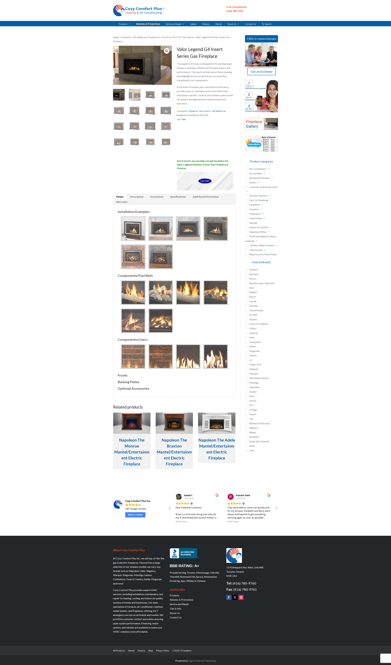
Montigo (254, 382)
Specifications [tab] (178, 196)
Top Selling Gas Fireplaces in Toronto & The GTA (157, 37)
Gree (251, 337)
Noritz (252, 400)
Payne (252, 414)
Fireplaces (126, 37)
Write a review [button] (135, 514)
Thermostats (256, 249)
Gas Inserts (188, 37)
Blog (150, 651)
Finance (206, 24)
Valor (183, 119)
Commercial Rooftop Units (263, 187)
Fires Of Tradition (258, 323)
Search (268, 24)
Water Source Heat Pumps (263, 254)
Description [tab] (137, 196)
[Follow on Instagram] (241, 597)
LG (250, 360)
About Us (231, 24)
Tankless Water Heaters (261, 245)
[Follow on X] (234, 597)
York (251, 450)
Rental (218, 24)
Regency (253, 427)
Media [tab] (119, 196)
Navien (253, 391)
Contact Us (250, 24)
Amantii (253, 269)
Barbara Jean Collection (261, 283)
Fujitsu (252, 328)
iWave (252, 346)
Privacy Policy (162, 651)
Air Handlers (256, 173)
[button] (166, 51)
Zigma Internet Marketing (202, 660)
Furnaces (254, 209)
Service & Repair (173, 24)
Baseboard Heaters (259, 177)
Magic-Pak (255, 364)
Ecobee (253, 314)
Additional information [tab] (206, 196)
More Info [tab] (122, 201)
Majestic (254, 369)
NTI (251, 405)
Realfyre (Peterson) (259, 423)
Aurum (252, 278)
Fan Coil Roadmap (258, 200)
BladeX (253, 292)
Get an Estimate (261, 71)
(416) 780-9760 (234, 10)
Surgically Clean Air (259, 441)
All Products (119, 651)
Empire (253, 319)
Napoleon (254, 387)
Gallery (193, 24)
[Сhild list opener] (269, 169)
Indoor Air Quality (258, 227)
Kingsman (254, 350)
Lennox (253, 355)
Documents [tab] (156, 196)
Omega (253, 409)
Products (123, 24)
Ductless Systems (258, 195)
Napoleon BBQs (258, 231)
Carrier (253, 301)
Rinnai (252, 432)
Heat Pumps (255, 218)
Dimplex (253, 305)
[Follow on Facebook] (228, 597)
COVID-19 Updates (182, 651)
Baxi (251, 287)
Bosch (252, 296)
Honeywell (255, 341)
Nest (251, 396)
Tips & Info (175, 608)
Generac (253, 332)
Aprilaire (253, 274)
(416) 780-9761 (245, 589)
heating (253, 222)
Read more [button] (181, 521)
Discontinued (256, 310)
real (251, 418)
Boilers (253, 182)
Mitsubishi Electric (259, 378)
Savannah (254, 436)
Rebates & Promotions (148, 24)
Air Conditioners (258, 168)
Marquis (253, 373)
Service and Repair (179, 604)
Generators (255, 213)
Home (116, 37)
